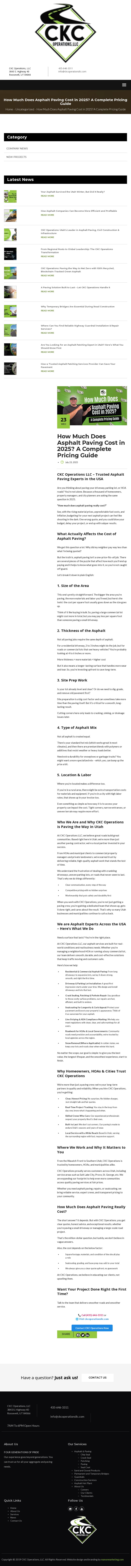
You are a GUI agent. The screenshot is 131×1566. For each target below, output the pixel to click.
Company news (17, 148)
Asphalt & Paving (82, 1451)
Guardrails (79, 1476)
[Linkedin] (87, 1334)
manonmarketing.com (112, 1559)
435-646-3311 (65, 68)
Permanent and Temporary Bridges (91, 1473)
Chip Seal (85, 1454)
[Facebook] (78, 1334)
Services (14, 1514)
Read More (47, 195)
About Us (79, 1486)
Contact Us (98, 1377)
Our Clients (86, 1492)
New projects (16, 156)
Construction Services (85, 1480)
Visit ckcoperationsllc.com (94, 1318)
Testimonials (87, 1496)
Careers (85, 1489)
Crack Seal (86, 1457)
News (13, 1517)
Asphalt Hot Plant (83, 1483)
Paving (84, 1464)
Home (13, 1508)
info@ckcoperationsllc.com (72, 71)
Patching (85, 1461)
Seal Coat (85, 1467)
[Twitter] (83, 1334)
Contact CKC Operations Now (92, 1328)
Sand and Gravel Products (87, 1470)
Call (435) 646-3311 (92, 1315)
